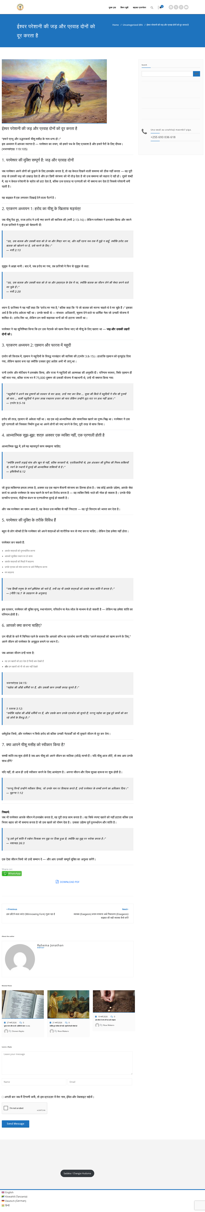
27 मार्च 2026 (12, 1022)
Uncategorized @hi (133, 24)
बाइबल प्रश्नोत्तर (139, 7)
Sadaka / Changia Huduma (77, 1173)
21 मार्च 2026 (57, 1022)
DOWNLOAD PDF (69, 882)
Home (115, 24)
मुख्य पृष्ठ (112, 7)
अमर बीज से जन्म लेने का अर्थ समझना (105, 1020)
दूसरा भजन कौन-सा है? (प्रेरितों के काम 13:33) (17, 1026)
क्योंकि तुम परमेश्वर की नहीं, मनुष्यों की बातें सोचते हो (63, 1026)
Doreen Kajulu (18, 1031)
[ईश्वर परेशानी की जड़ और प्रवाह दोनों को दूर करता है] (54, 92)
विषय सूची (124, 7)
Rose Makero (63, 1031)
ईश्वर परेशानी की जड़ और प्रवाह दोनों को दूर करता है (39, 128)
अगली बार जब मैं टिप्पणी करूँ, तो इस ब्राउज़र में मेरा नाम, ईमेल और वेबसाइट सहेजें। (49, 1097)
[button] (152, 7)
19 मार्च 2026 (103, 1016)
